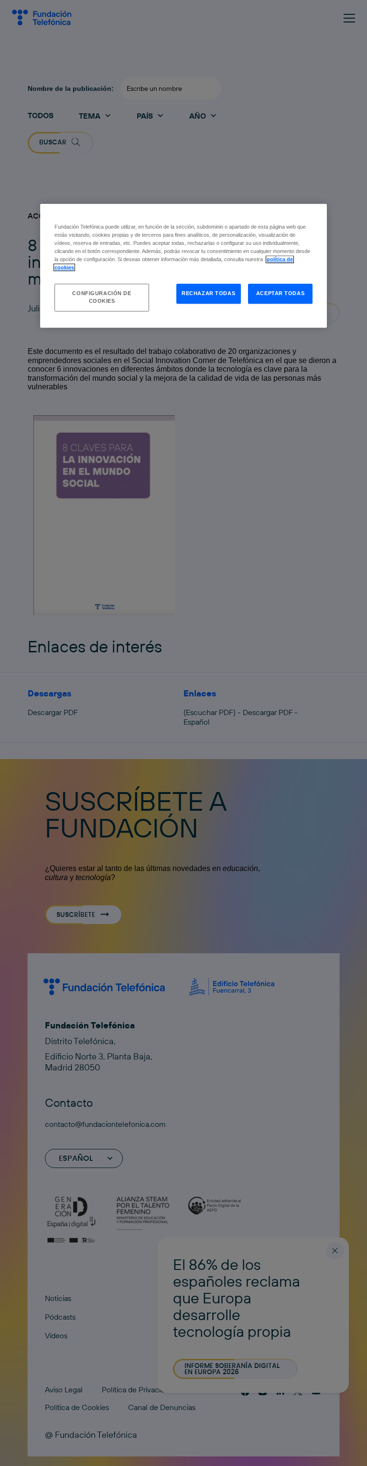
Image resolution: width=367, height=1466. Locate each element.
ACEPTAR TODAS (280, 293)
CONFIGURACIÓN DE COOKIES (101, 297)
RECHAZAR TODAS (208, 293)
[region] (183, 266)
